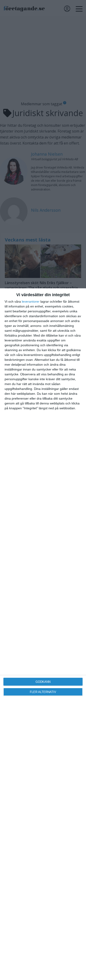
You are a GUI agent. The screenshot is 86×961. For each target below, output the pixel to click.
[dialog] (43, 624)
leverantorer (30, 301)
